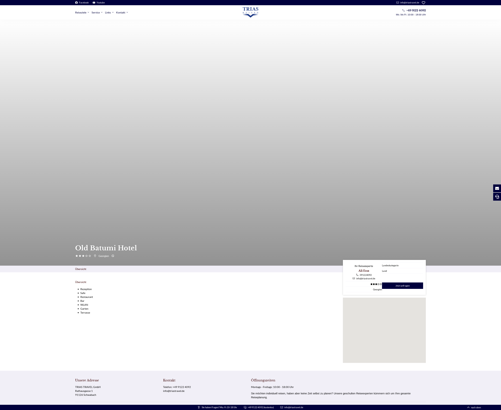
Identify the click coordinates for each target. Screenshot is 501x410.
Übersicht (80, 268)
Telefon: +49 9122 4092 (177, 386)
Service (96, 12)
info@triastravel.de (173, 390)
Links (108, 12)
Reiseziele (80, 12)
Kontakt (120, 12)
